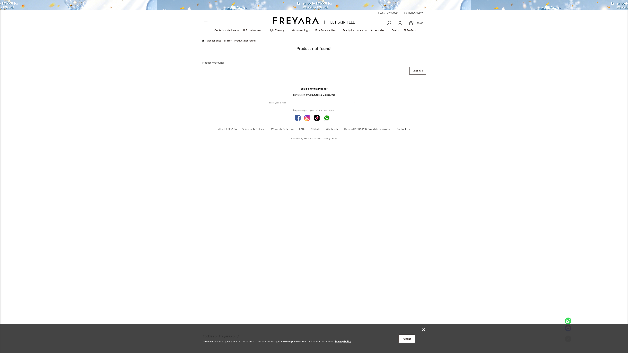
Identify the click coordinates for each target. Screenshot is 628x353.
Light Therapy (276, 30)
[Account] (400, 23)
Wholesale (332, 128)
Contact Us (403, 128)
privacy (326, 138)
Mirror (228, 40)
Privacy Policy (343, 341)
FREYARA (409, 30)
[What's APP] (326, 118)
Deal (394, 30)
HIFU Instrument (252, 30)
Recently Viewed (388, 12)
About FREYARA (227, 128)
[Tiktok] (317, 118)
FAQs (302, 128)
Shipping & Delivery (254, 128)
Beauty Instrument (353, 30)
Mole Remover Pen (325, 30)
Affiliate (315, 128)
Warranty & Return (282, 128)
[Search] (389, 23)
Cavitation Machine (225, 30)
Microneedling (300, 30)
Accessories (377, 30)
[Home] (314, 20)
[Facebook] (298, 118)
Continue (417, 70)
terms (334, 138)
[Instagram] (307, 118)
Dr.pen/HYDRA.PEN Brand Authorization (367, 128)
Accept (407, 338)
